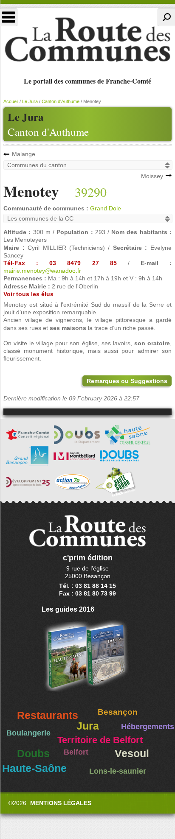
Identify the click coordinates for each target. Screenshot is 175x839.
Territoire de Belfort (100, 740)
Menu (8, 17)
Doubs (33, 753)
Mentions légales (60, 803)
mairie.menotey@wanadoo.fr (42, 270)
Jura (87, 726)
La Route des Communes (87, 40)
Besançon (118, 712)
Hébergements (147, 726)
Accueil (10, 101)
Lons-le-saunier (117, 771)
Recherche (166, 17)
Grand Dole (105, 208)
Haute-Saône (34, 768)
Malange (23, 154)
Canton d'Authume (48, 132)
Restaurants (47, 715)
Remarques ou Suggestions (127, 381)
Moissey (152, 176)
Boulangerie (28, 733)
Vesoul (132, 753)
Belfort (76, 752)
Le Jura (30, 101)
